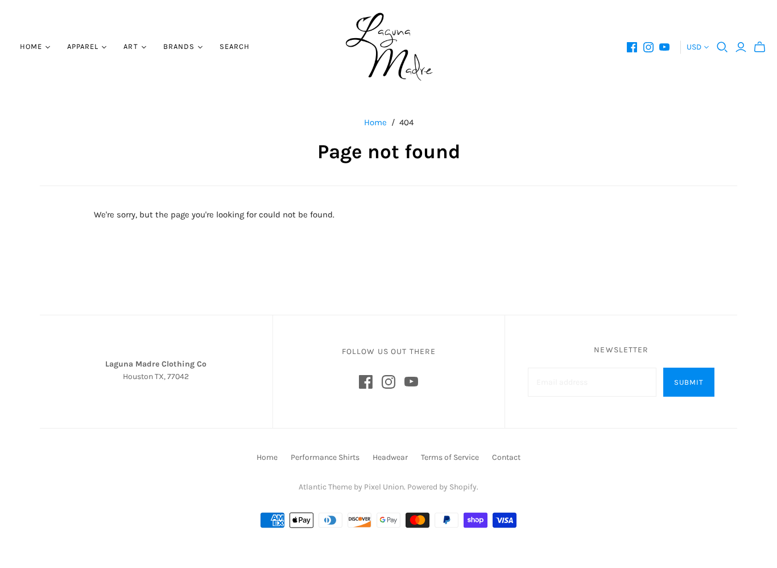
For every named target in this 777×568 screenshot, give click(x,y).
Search (235, 46)
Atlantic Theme (325, 487)
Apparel (82, 46)
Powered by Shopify (442, 487)
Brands (179, 46)
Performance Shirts (325, 457)
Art (130, 46)
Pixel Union (384, 487)
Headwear (390, 457)
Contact (506, 457)
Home (31, 46)
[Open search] (722, 47)
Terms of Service (450, 457)
